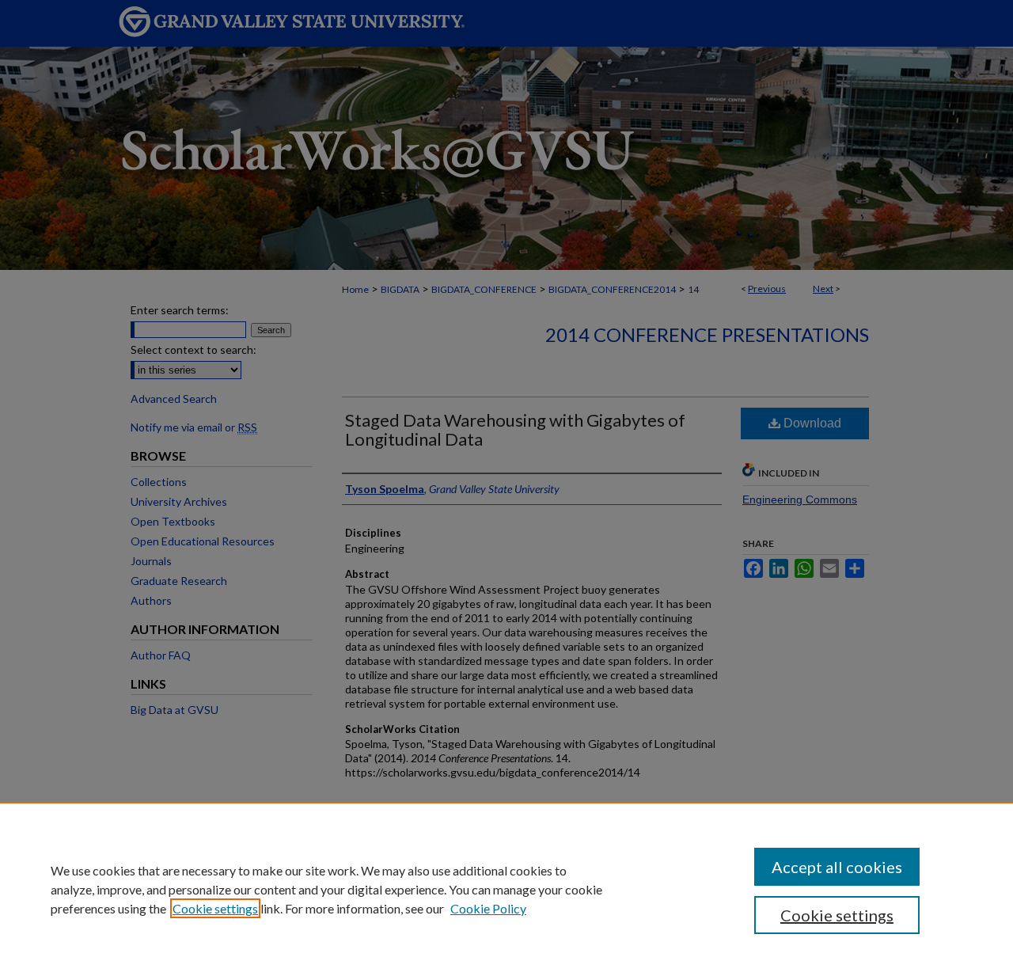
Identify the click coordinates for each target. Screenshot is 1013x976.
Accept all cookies (837, 866)
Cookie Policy (488, 908)
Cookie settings (215, 908)
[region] (506, 889)
